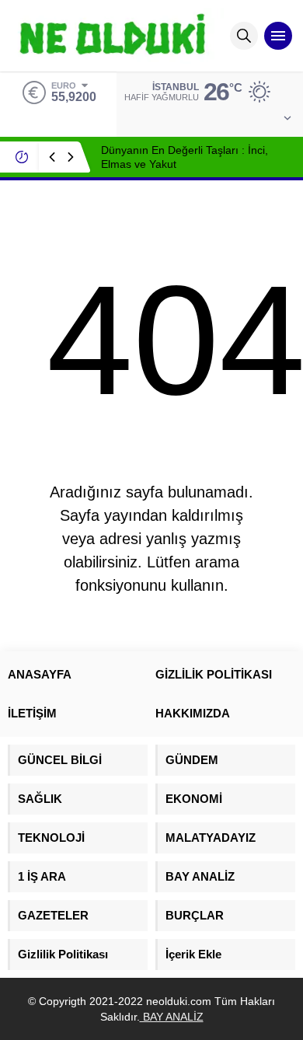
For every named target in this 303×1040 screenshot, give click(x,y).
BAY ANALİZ (172, 1016)
